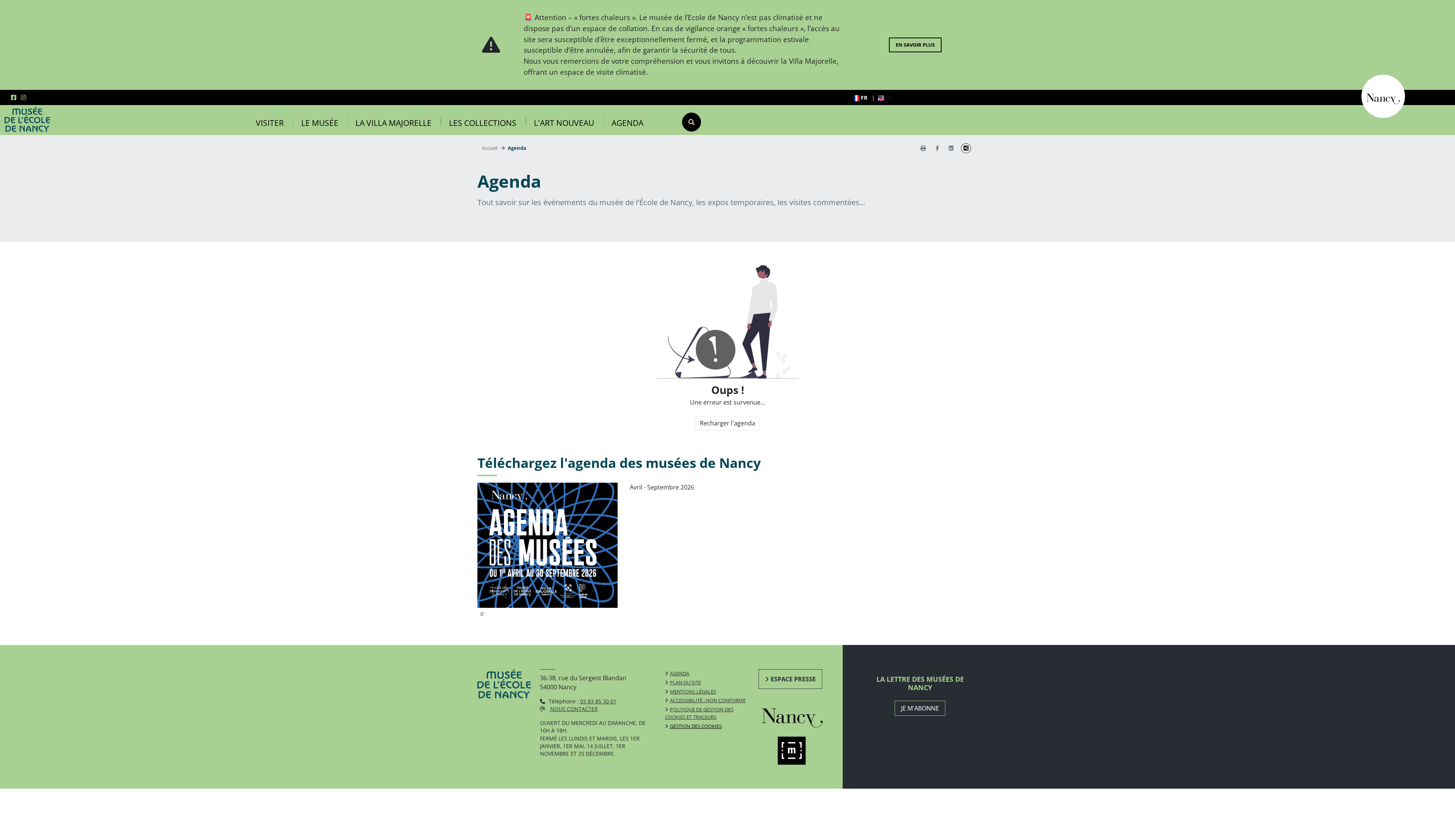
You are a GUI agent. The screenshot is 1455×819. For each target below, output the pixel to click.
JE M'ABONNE (920, 708)
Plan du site (685, 682)
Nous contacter (574, 708)
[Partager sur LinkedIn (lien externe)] (951, 148)
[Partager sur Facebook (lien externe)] (937, 148)
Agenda (627, 123)
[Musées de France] (801, 750)
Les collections (482, 123)
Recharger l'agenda (727, 423)
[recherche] (691, 122)
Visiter (270, 123)
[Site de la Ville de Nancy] (801, 716)
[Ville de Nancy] (1383, 95)
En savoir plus (915, 44)
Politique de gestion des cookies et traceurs (699, 713)
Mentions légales (693, 691)
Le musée (319, 123)
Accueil (490, 147)
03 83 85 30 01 (598, 701)
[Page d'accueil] (27, 119)
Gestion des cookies (696, 726)
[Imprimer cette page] (923, 148)
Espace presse (793, 679)
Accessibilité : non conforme (708, 700)
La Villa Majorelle (393, 123)
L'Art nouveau (564, 123)
